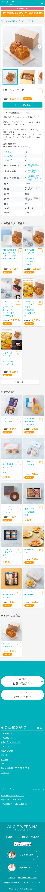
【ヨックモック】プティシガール (8, 554)
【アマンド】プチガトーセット (8, 421)
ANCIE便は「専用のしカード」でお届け (33, 178)
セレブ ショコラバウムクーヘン (8, 509)
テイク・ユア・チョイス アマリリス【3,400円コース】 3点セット (8, 360)
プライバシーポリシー (30, 882)
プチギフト (5, 746)
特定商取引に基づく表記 (27, 877)
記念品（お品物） (7, 751)
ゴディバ (5, 461)
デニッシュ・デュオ (25, 21)
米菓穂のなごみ (29, 551)
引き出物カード (7, 733)
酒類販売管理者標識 (11, 882)
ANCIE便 (6, 152)
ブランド (4, 755)
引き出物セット (7, 738)
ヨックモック (7, 549)
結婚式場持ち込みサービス (11, 799)
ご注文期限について (22, 8)
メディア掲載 (20, 837)
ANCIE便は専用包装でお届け (33, 171)
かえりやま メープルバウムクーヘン (30, 421)
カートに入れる (24, 104)
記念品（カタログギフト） (11, 742)
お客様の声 (35, 837)
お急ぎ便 (6, 160)
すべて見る (18, 382)
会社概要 (9, 837)
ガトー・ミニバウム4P (29, 463)
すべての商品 (10, 21)
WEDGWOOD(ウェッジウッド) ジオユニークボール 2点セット (9, 254)
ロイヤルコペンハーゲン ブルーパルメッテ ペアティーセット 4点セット (8, 308)
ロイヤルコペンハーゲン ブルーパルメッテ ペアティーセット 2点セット (30, 257)
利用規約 (12, 877)
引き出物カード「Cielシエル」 (12, 795)
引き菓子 (4, 759)
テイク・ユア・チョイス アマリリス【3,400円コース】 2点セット (29, 308)
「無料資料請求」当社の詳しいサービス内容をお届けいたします (23, 14)
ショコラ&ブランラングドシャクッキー (8, 468)
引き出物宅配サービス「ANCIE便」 (14, 804)
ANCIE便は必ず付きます (33, 165)
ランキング (5, 772)
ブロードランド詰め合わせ (29, 512)
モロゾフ (27, 506)
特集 (2, 763)
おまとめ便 (7, 156)
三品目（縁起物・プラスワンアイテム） (16, 768)
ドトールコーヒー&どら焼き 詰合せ (8, 594)
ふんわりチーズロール (29, 593)
